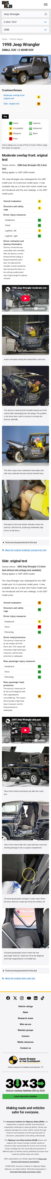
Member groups (25, 1030)
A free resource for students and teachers (24, 1067)
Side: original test (11, 104)
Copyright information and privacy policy (25, 1172)
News (25, 1012)
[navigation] (45, 4)
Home (4, 39)
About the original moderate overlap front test (25, 550)
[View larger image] (25, 335)
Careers (25, 1036)
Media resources (25, 1042)
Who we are (25, 1024)
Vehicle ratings (16, 39)
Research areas (25, 1018)
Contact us (25, 1048)
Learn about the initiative (25, 1096)
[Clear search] (46, 14)
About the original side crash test (20, 978)
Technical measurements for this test (21, 542)
